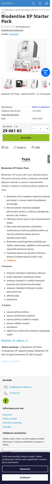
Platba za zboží (10, 418)
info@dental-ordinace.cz (20, 386)
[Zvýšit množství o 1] (47, 128)
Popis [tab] (26, 159)
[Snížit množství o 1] (34, 128)
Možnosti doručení (10, 114)
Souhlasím (25, 477)
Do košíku (26, 137)
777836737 (14, 393)
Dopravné (7, 414)
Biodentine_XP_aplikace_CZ (14, 340)
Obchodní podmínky (12, 422)
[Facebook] (6, 401)
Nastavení (25, 468)
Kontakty (7, 426)
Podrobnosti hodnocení (12, 30)
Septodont (14, 34)
